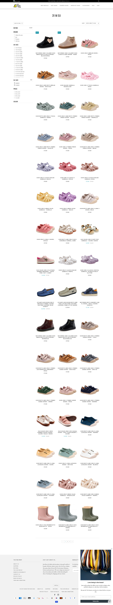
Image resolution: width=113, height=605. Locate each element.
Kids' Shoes (54, 5)
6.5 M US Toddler (19, 57)
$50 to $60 (17, 96)
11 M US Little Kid (19, 73)
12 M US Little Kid (19, 75)
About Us (16, 563)
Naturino (17, 39)
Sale (93, 5)
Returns (15, 568)
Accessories (86, 5)
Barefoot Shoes (75, 5)
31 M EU (17, 85)
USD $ (55, 585)
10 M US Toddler (19, 69)
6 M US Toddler (18, 55)
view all (30, 27)
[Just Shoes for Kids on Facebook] (55, 595)
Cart (98, 5)
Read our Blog (17, 578)
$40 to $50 (17, 94)
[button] (95, 565)
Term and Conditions (19, 580)
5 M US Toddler (18, 53)
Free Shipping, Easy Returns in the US (58, 1)
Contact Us (16, 574)
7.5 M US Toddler (19, 61)
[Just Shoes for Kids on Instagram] (58, 595)
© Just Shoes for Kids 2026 (27, 588)
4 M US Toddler (18, 51)
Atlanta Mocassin (19, 35)
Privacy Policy (17, 576)
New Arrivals (45, 5)
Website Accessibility (19, 572)
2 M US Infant (18, 47)
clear (31, 79)
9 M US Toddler (18, 65)
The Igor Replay (17, 570)
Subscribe (96, 601)
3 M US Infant (18, 49)
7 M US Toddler (18, 59)
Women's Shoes (64, 5)
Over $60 (17, 98)
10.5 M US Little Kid (19, 71)
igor (16, 37)
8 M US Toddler (18, 63)
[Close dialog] (111, 549)
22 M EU (17, 83)
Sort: (83, 23)
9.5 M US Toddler (19, 67)
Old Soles (17, 41)
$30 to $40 (17, 92)
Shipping (15, 566)
